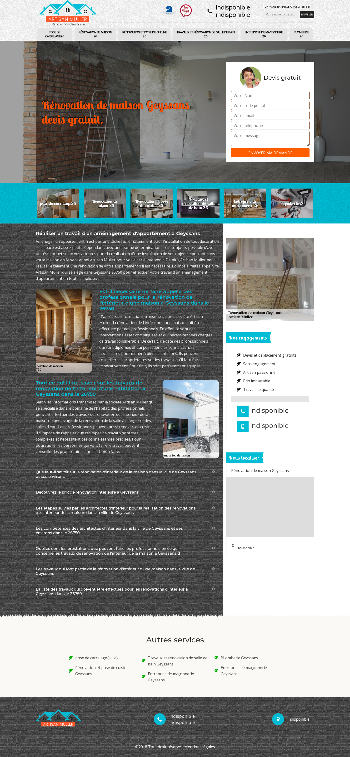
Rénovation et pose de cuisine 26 (144, 34)
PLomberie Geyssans (239, 657)
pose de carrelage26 (54, 34)
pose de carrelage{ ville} (96, 657)
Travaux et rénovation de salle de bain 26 (206, 34)
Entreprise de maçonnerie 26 (264, 34)
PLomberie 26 (301, 34)
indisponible (233, 7)
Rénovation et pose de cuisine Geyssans (102, 670)
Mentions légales (199, 746)
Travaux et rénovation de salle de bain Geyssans (177, 661)
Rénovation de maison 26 (95, 34)
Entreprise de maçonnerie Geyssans (171, 677)
